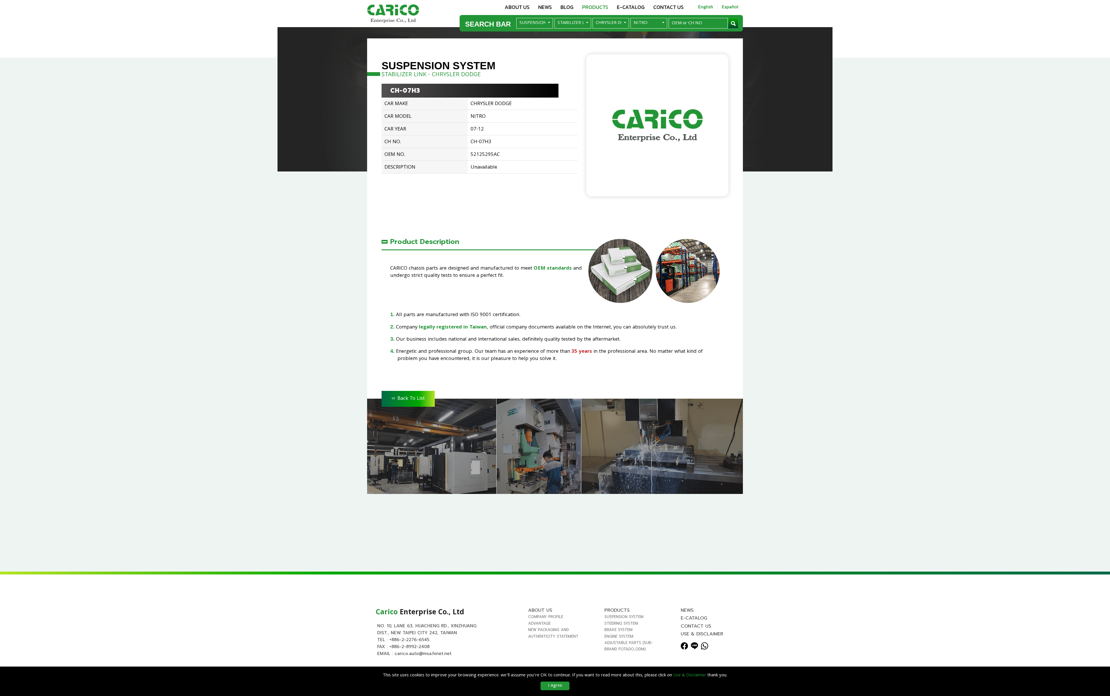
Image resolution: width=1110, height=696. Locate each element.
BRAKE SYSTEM (618, 629)
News (545, 7)
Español (730, 6)
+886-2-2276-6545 (409, 640)
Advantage (539, 623)
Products (595, 7)
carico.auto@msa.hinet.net (423, 653)
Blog (567, 7)
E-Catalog (631, 7)
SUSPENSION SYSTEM (623, 617)
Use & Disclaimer (702, 633)
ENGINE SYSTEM (618, 636)
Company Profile (545, 617)
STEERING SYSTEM (621, 623)
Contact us (668, 7)
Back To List (408, 398)
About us (517, 7)
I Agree (555, 686)
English (705, 6)
